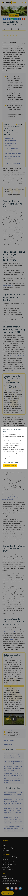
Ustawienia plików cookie (11, 462)
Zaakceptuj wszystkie (10, 466)
